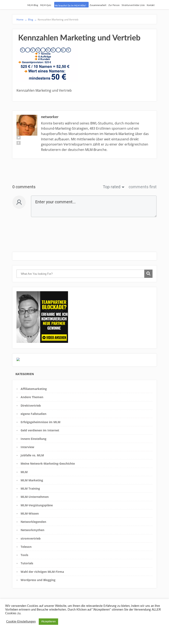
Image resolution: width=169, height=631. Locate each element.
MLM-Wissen (30, 513)
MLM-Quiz (45, 5)
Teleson (26, 547)
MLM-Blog (32, 5)
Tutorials (27, 563)
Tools (24, 555)
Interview (27, 447)
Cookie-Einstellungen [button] (21, 621)
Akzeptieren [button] (48, 621)
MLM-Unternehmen (35, 497)
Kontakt (151, 5)
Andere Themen (32, 397)
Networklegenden (33, 522)
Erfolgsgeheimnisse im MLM (40, 422)
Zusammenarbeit (98, 5)
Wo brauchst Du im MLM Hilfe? (70, 6)
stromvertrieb (31, 538)
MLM (24, 472)
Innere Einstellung (33, 439)
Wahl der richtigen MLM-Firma (42, 572)
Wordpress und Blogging (38, 580)
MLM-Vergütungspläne (37, 505)
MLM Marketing (32, 480)
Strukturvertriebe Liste (133, 5)
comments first (143, 186)
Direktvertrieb (31, 405)
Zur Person (114, 5)
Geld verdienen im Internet (40, 430)
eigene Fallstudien (33, 414)
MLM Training (30, 488)
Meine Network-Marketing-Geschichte (48, 463)
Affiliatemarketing (34, 389)
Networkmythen (32, 530)
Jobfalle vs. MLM (32, 455)
